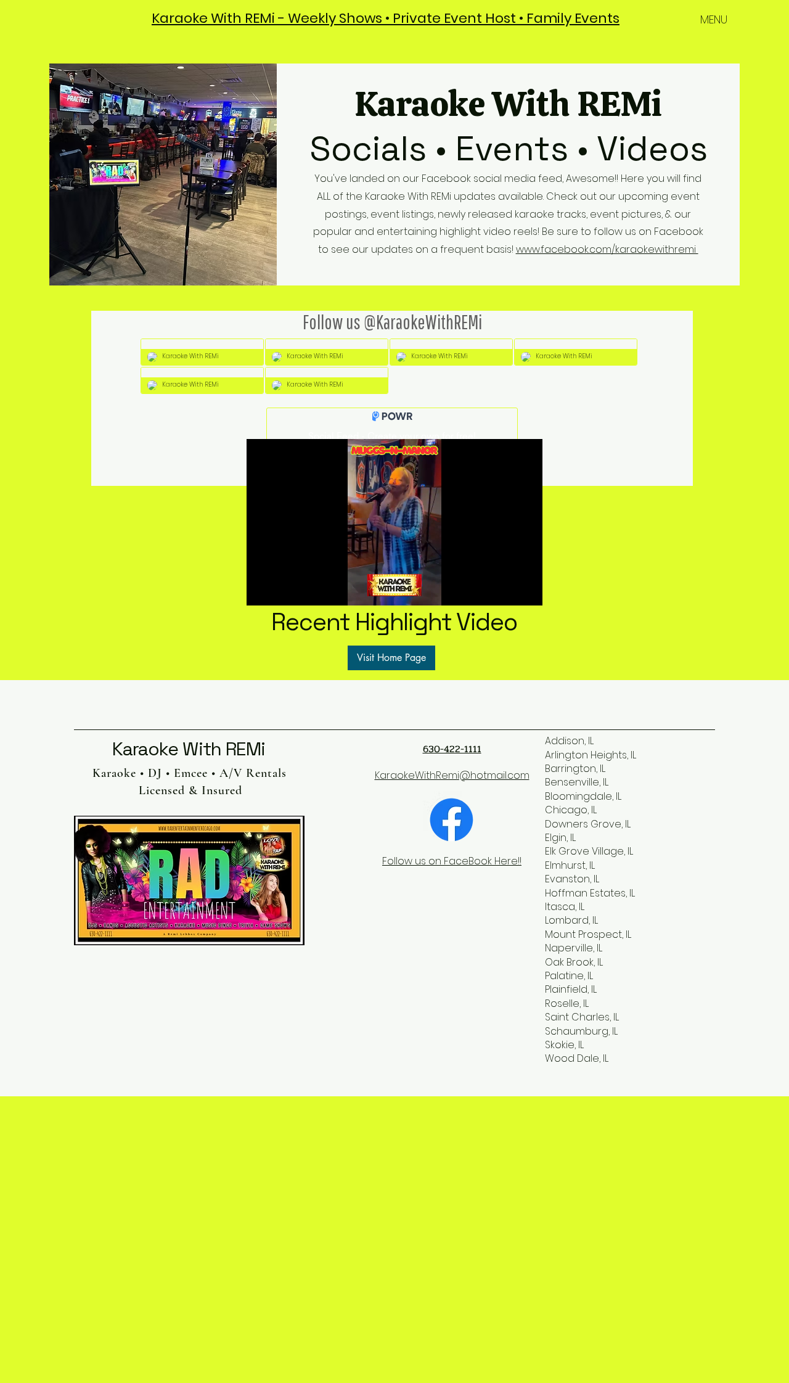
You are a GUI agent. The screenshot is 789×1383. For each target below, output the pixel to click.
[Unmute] (284, 589)
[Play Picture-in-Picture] (505, 589)
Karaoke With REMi (189, 749)
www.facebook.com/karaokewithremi (607, 249)
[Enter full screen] (526, 589)
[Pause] (263, 589)
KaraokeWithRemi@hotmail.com (452, 775)
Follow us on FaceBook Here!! (451, 861)
